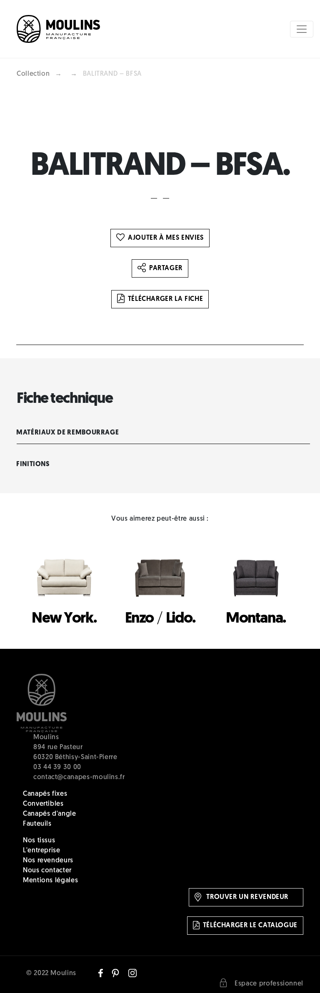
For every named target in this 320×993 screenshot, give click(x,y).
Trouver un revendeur (246, 897)
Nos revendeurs (48, 860)
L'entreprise (41, 850)
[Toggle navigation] (301, 29)
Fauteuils (37, 824)
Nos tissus (39, 840)
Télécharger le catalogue (250, 925)
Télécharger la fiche (165, 299)
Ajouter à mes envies (166, 238)
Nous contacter (47, 870)
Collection (33, 74)
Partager (165, 268)
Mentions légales (50, 880)
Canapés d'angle (49, 814)
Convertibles (43, 804)
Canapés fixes (45, 794)
